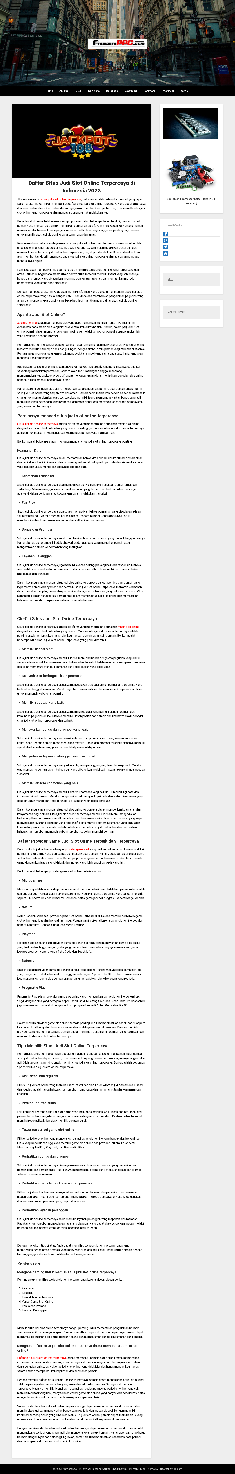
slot (170, 279)
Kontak (184, 90)
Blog (79, 90)
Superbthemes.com (170, 1468)
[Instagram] (165, 240)
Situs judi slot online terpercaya (37, 424)
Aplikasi (64, 90)
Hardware (149, 90)
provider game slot (77, 849)
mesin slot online (128, 627)
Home (49, 90)
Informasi (168, 90)
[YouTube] (165, 253)
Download (130, 90)
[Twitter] (165, 247)
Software (94, 90)
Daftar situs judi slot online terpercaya (42, 1358)
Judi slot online (27, 322)
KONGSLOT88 (176, 312)
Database (112, 90)
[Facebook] (165, 234)
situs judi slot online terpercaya (61, 199)
